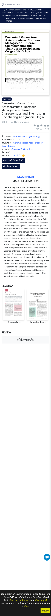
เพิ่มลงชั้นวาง (11, 166)
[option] (14, 306)
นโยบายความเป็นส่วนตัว (19, 600)
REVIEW (6, 332)
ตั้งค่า (26, 606)
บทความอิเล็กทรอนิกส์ (13, 160)
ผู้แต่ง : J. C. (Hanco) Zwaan (15, 122)
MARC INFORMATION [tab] (25, 181)
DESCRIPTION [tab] (25, 176)
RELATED (7, 285)
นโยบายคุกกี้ (41, 600)
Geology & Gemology (22, 149)
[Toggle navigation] (47, 4)
